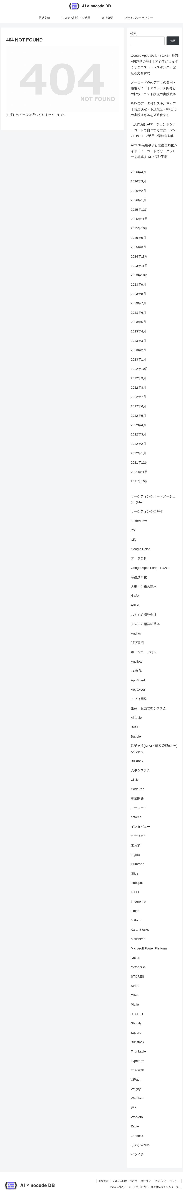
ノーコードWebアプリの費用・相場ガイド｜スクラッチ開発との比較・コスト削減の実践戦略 (153, 88)
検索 (133, 33)
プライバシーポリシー (167, 1180)
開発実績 (103, 1180)
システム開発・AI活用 (124, 1180)
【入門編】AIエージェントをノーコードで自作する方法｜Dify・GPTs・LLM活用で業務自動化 (154, 130)
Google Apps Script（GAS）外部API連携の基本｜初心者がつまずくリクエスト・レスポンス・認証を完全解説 (154, 64)
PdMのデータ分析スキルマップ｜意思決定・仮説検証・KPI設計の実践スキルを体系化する (154, 109)
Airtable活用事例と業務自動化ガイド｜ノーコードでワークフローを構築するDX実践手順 (154, 151)
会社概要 (146, 1180)
